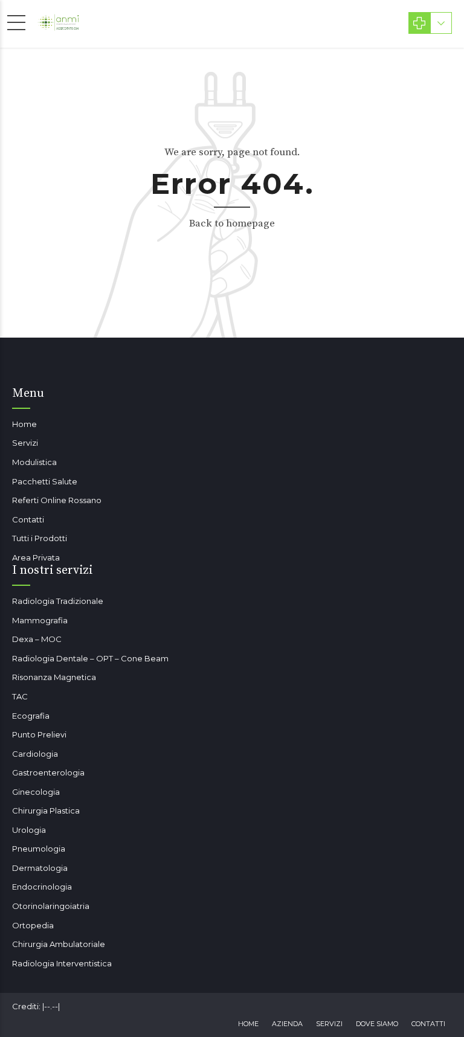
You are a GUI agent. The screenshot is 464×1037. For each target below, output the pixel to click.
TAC (20, 696)
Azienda (287, 1023)
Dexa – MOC (37, 639)
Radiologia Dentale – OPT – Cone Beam (90, 658)
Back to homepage (232, 223)
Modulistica (34, 462)
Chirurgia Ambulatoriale (58, 944)
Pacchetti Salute (44, 481)
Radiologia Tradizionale (57, 601)
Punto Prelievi (39, 734)
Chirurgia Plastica (46, 810)
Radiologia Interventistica (62, 963)
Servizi (25, 443)
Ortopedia (33, 925)
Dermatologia (40, 868)
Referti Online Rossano (57, 500)
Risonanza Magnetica (54, 677)
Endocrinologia (42, 886)
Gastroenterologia (48, 772)
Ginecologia (36, 792)
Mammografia (40, 620)
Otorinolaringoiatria (50, 906)
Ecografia (31, 716)
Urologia (29, 830)
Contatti (28, 519)
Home (24, 424)
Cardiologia (35, 754)
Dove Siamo (377, 1023)
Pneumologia (38, 848)
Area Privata (36, 557)
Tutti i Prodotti (39, 538)
